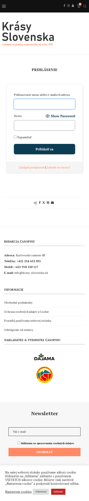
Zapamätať (24, 137)
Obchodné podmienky (18, 302)
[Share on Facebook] (40, 202)
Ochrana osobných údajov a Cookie (26, 312)
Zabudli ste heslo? (58, 167)
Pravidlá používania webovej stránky (27, 321)
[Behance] (73, 10)
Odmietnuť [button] (41, 491)
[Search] (85, 6)
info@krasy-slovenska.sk (31, 273)
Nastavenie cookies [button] (18, 492)
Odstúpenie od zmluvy (18, 330)
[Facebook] (64, 10)
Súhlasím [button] (58, 491)
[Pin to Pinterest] (48, 202)
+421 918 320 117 (26, 267)
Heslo (18, 116)
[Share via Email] (52, 202)
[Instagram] (68, 10)
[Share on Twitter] (43, 202)
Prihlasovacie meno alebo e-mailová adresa (42, 95)
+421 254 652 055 (29, 261)
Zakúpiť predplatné (32, 167)
